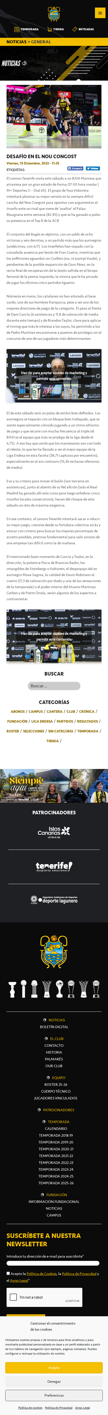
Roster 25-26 (55, 1085)
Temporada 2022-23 (56, 1163)
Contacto (54, 1045)
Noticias (57, 1020)
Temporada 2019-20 (55, 1142)
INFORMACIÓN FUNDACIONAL (54, 1202)
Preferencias (54, 1395)
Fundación (17, 721)
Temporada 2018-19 (56, 1135)
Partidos (65, 721)
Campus (36, 711)
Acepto (54, 1368)
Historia (54, 1052)
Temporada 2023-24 (55, 1169)
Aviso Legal (82, 1407)
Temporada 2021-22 (56, 1156)
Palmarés (54, 1059)
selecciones (33, 731)
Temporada (87, 731)
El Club (57, 1039)
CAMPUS (54, 1215)
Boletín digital (54, 1027)
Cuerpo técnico (56, 1091)
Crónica (86, 711)
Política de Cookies (42, 1274)
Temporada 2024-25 (56, 1176)
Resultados (87, 721)
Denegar (54, 1381)
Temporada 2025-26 (56, 1183)
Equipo (58, 1078)
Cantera (55, 711)
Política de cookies (30, 1407)
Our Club (54, 1066)
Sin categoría (60, 731)
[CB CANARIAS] (54, 3)
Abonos (18, 711)
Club (71, 711)
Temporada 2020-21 (56, 1149)
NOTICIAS (17, 41)
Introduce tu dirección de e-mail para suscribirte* (45, 1256)
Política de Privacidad (59, 1407)
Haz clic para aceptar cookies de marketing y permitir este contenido (54, 375)
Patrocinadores (58, 1110)
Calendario (56, 1129)
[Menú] (100, 13)
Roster (13, 731)
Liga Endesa (42, 721)
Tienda (52, 741)
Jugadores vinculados (55, 1098)
